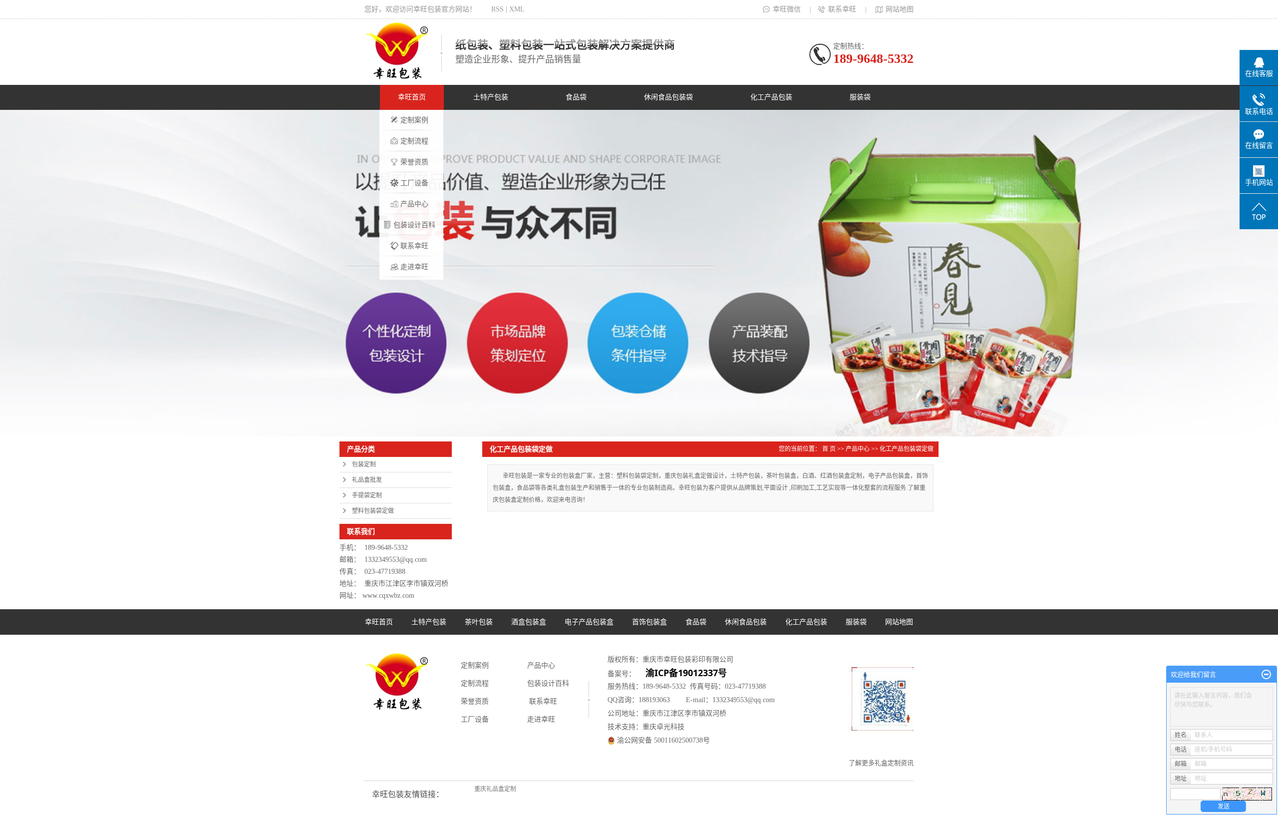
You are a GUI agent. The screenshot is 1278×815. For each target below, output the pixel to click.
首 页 (829, 448)
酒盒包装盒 (528, 622)
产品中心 (414, 204)
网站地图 (900, 9)
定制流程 (414, 141)
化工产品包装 (771, 97)
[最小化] (1266, 675)
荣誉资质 (414, 162)
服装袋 (860, 97)
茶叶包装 (479, 622)
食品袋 (576, 97)
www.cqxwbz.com (388, 595)
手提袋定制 (367, 495)
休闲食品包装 (746, 622)
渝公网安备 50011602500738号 (662, 740)
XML (517, 9)
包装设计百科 (414, 225)
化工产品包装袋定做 (907, 448)
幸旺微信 (787, 9)
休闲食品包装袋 (668, 97)
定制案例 (414, 120)
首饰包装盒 (649, 622)
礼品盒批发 (367, 479)
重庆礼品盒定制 (495, 789)
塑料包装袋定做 (373, 510)
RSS (497, 9)
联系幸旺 (842, 9)
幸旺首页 (412, 97)
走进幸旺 (414, 267)
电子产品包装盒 (589, 622)
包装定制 (364, 464)
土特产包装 (490, 97)
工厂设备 (414, 183)
